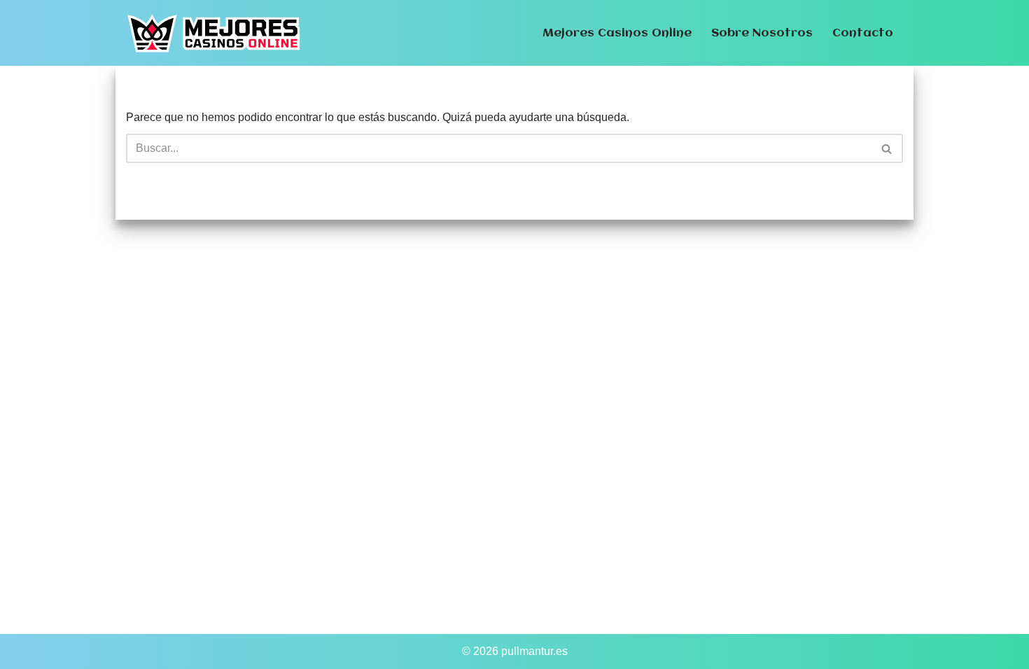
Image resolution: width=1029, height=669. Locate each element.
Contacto (862, 33)
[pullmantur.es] (213, 33)
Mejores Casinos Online (617, 33)
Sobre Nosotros (762, 33)
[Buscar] (887, 148)
